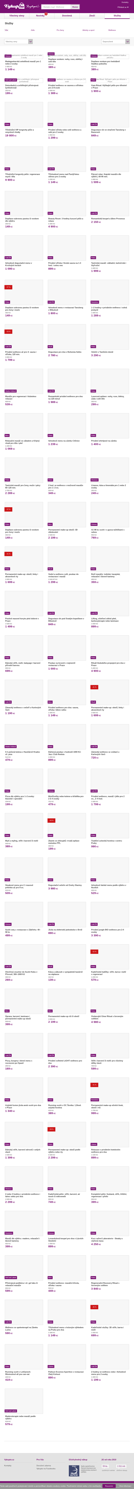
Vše (6, 30)
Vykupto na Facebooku (46, 1469)
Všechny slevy (16, 15)
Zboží (92, 15)
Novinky (41, 15)
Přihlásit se (122, 7)
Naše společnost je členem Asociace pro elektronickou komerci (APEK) (89, 1469)
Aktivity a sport (88, 30)
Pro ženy (60, 30)
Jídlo (33, 30)
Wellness (112, 30)
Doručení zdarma (44, 1466)
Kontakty (125, 2)
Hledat (75, 7)
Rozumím (109, 1486)
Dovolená (67, 15)
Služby (117, 15)
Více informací (125, 1486)
